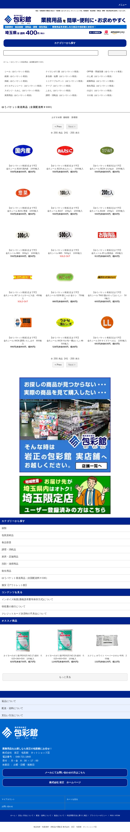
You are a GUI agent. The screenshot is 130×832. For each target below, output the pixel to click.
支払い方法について (25, 815)
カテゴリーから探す (65, 43)
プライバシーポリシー (98, 815)
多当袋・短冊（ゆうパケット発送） (62, 76)
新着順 (74, 117)
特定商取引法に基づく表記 (77, 815)
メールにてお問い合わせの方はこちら (65, 772)
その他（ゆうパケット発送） (100, 95)
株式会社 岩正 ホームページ (65, 782)
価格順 (66, 117)
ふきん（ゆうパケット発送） (59, 90)
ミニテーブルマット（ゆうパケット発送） (65, 81)
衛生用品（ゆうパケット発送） (101, 86)
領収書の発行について (13, 606)
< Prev (58, 126)
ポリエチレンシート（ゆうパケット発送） (24, 86)
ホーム (5, 62)
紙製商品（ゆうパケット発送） (101, 81)
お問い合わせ (7, 806)
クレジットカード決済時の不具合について (24, 613)
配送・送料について (43, 815)
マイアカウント (8, 799)
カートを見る (72, 799)
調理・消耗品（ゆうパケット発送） (62, 95)
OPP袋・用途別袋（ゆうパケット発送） (105, 71)
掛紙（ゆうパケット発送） (17, 81)
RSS (112, 815)
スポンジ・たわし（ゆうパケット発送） (23, 90)
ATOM (117, 815)
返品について (59, 815)
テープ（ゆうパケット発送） (59, 86)
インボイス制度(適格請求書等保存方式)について (27, 599)
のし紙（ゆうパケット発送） (100, 76)
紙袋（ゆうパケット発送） (17, 76)
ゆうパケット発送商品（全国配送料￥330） (28, 62)
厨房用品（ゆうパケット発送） (19, 95)
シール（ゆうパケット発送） (18, 71)
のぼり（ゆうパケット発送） (100, 90)
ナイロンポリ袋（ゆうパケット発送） (63, 71)
